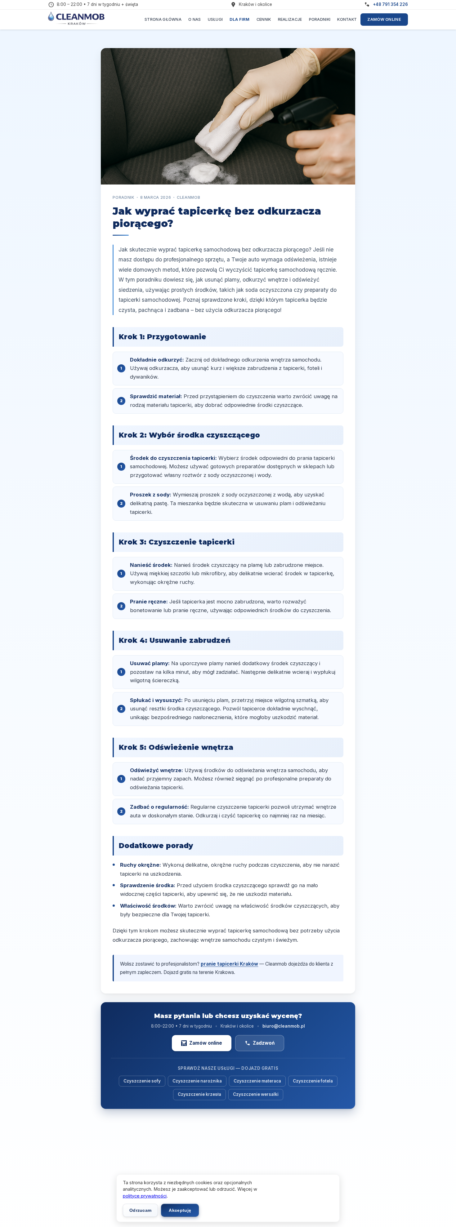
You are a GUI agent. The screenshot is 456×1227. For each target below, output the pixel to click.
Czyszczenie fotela (313, 1080)
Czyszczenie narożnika (197, 1080)
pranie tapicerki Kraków (229, 964)
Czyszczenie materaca (257, 1080)
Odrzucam (140, 1210)
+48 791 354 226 (390, 4)
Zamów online (384, 19)
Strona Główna (163, 19)
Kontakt (347, 19)
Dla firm (239, 19)
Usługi (215, 19)
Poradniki (320, 19)
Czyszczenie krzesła (199, 1094)
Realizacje (290, 19)
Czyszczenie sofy (142, 1080)
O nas (194, 19)
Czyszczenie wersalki (256, 1094)
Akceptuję (180, 1210)
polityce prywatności (145, 1196)
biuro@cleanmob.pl (283, 1026)
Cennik (264, 19)
